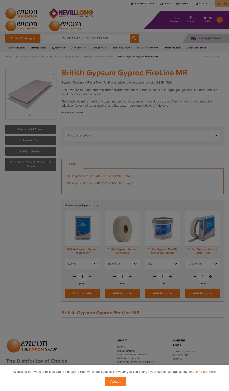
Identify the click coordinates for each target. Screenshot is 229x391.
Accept (115, 381)
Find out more (206, 372)
